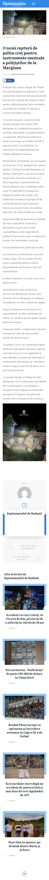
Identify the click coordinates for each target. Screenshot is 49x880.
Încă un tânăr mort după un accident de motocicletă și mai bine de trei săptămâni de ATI (24, 778)
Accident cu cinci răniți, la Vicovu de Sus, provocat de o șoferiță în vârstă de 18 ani (24, 607)
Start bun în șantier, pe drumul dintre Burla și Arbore (24, 834)
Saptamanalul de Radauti (21, 578)
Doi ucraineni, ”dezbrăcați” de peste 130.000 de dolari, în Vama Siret (24, 662)
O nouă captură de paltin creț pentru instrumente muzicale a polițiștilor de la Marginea (23, 57)
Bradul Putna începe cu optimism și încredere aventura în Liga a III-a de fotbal (24, 719)
